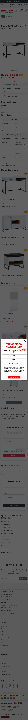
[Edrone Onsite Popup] (14, 360)
